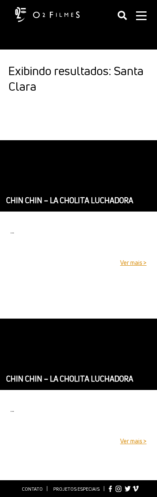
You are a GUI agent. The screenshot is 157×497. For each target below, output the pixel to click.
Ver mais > (133, 263)
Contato (32, 489)
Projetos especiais (76, 489)
